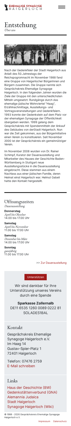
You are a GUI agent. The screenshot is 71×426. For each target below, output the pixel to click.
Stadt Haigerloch (21, 402)
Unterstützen (35, 277)
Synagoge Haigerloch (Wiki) (30, 407)
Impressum (44, 421)
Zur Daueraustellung (54, 262)
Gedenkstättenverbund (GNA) (32, 392)
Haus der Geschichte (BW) (29, 387)
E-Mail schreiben (21, 366)
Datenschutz (60, 421)
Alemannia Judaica (22, 397)
